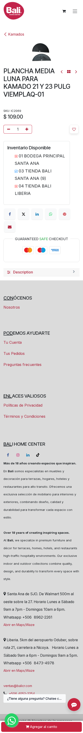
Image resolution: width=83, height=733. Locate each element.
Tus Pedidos (14, 353)
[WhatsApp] (50, 214)
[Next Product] (76, 71)
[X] (23, 214)
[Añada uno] (27, 129)
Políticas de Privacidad (22, 405)
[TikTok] (38, 455)
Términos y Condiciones (24, 416)
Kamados (16, 34)
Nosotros (11, 307)
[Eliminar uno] (7, 129)
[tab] (41, 272)
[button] (74, 129)
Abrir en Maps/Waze (19, 625)
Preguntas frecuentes (22, 364)
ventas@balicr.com (17, 686)
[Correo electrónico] (9, 226)
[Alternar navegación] (75, 11)
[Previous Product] (62, 71)
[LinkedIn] (37, 214)
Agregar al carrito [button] (43, 726)
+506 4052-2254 (22, 694)
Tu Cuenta (12, 342)
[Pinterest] (64, 214)
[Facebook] (9, 214)
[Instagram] (18, 455)
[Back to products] (69, 72)
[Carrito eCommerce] (63, 11)
